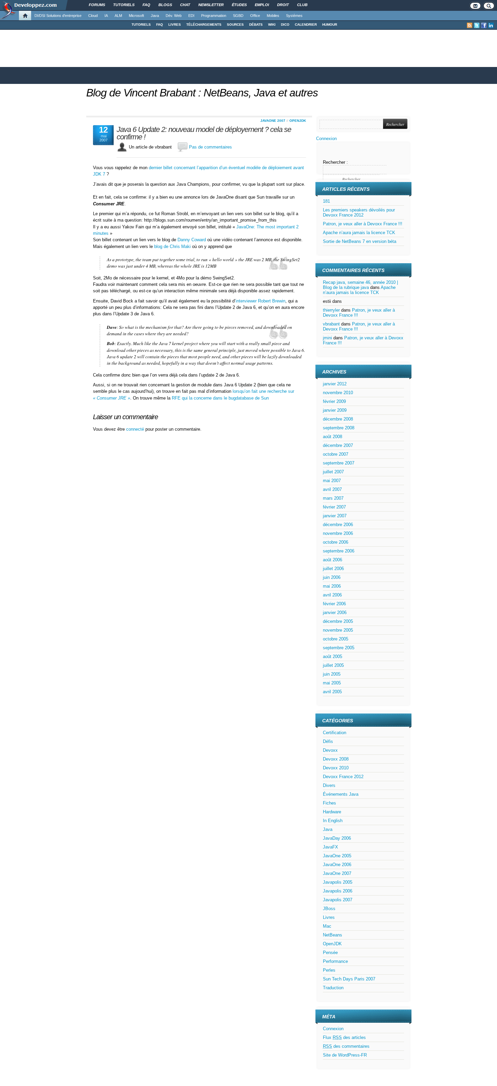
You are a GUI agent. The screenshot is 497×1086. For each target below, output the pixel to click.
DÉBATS (256, 24)
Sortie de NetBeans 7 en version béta (359, 241)
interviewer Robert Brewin (260, 300)
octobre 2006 (335, 542)
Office (255, 16)
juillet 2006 (333, 568)
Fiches (329, 803)
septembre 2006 (338, 550)
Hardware (332, 811)
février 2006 (334, 603)
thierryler (331, 310)
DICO (285, 24)
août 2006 (332, 559)
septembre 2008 (338, 427)
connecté (135, 429)
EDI (191, 16)
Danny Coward (192, 239)
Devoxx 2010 (336, 767)
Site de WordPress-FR (345, 1055)
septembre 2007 (338, 463)
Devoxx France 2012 (343, 776)
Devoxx (330, 750)
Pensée (330, 952)
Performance (335, 961)
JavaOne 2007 (272, 120)
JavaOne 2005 (337, 855)
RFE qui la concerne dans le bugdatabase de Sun (220, 398)
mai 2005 (332, 682)
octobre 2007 (335, 454)
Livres (329, 917)
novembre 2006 (338, 533)
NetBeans (332, 934)
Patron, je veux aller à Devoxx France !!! (362, 223)
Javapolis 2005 (337, 882)
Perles (329, 970)
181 (326, 201)
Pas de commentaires (210, 147)
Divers (329, 785)
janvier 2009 (335, 410)
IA (106, 16)
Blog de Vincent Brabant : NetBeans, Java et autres (202, 93)
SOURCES (235, 24)
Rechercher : (335, 162)
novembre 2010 (338, 392)
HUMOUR (329, 24)
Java (155, 16)
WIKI (272, 24)
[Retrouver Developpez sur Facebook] (484, 25)
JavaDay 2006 (337, 838)
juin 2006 (331, 577)
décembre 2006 (338, 524)
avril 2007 (332, 489)
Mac (327, 926)
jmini (327, 337)
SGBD (238, 16)
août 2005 (332, 656)
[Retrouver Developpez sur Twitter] (476, 25)
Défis (328, 741)
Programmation (213, 16)
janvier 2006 (335, 612)
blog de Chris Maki (172, 246)
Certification (334, 732)
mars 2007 (333, 498)
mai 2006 (332, 586)
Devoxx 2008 (336, 759)
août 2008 (332, 436)
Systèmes (294, 16)
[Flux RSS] (469, 25)
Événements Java (340, 794)
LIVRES (174, 24)
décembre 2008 (338, 419)
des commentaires (346, 1046)
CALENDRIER (306, 24)
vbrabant (331, 323)
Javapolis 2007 (337, 899)
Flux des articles (344, 1037)
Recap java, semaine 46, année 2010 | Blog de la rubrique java (360, 285)
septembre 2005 (338, 647)
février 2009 (334, 401)
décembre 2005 (338, 621)
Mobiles (273, 16)
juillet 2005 (333, 665)
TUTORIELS (141, 24)
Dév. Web (174, 16)
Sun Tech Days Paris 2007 (349, 978)
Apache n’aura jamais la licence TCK (359, 232)
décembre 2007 (338, 445)
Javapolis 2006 (337, 890)
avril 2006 (332, 594)
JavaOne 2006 (337, 864)
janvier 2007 (335, 515)
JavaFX (330, 847)
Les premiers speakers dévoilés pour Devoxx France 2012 (359, 212)
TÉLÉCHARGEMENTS (203, 24)
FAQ (159, 24)
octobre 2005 (335, 638)
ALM (118, 16)
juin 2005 (331, 674)
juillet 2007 (333, 471)
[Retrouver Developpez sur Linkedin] (491, 25)
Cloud (93, 16)
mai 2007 (332, 480)
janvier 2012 (335, 383)
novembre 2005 (338, 630)
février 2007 (334, 507)
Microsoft (136, 16)
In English (332, 820)
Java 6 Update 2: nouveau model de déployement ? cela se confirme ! (204, 133)
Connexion (326, 138)
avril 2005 (332, 691)
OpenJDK (297, 120)
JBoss (329, 908)
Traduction (333, 987)
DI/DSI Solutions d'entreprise (57, 16)
